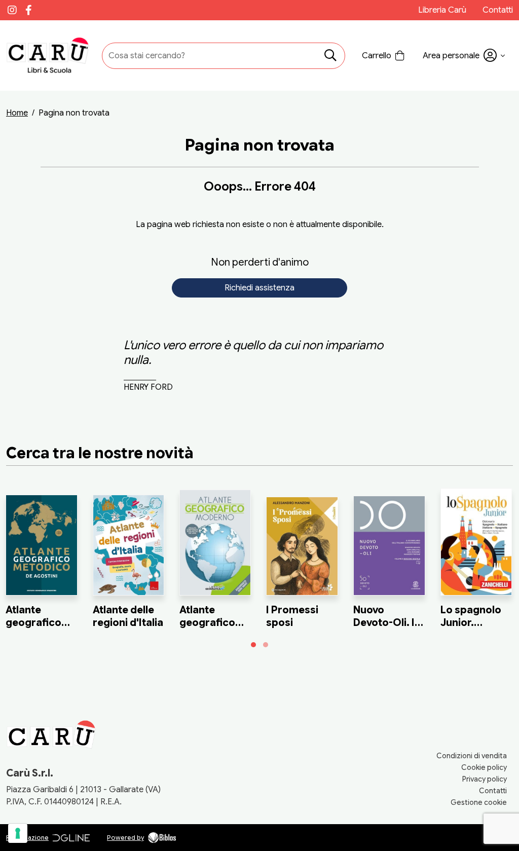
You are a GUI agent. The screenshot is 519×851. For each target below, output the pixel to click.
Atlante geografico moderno (207, 623)
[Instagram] (12, 10)
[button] (464, 56)
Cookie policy (484, 767)
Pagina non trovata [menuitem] (74, 113)
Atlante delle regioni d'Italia (128, 616)
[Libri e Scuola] (49, 55)
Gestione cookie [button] (479, 802)
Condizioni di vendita (471, 755)
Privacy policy (484, 779)
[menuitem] (17, 113)
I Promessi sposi (292, 616)
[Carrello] (384, 56)
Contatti (498, 10)
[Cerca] (330, 55)
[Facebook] (28, 10)
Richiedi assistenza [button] (259, 288)
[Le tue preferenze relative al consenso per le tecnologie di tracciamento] (17, 833)
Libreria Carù (442, 10)
